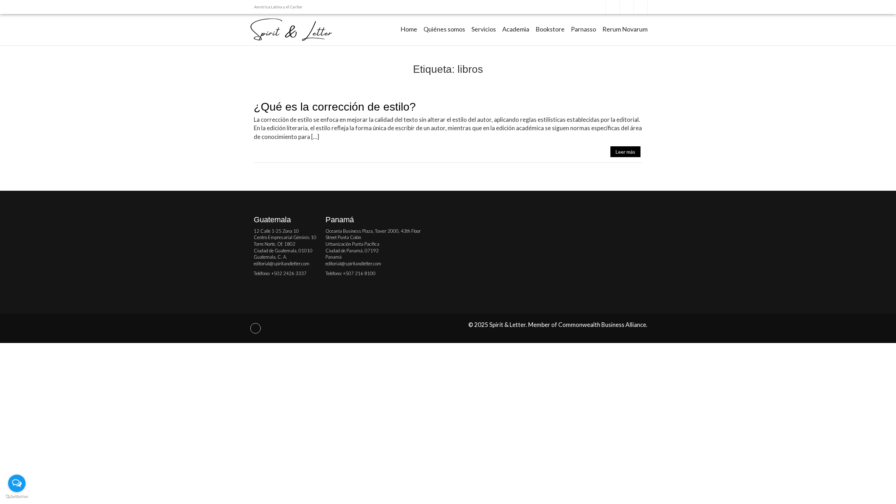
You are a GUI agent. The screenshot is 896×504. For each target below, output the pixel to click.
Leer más (625, 152)
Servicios (483, 29)
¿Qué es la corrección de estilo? (335, 106)
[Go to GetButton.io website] (17, 497)
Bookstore (550, 29)
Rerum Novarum (625, 29)
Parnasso (583, 29)
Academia (515, 29)
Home (408, 29)
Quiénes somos (444, 29)
